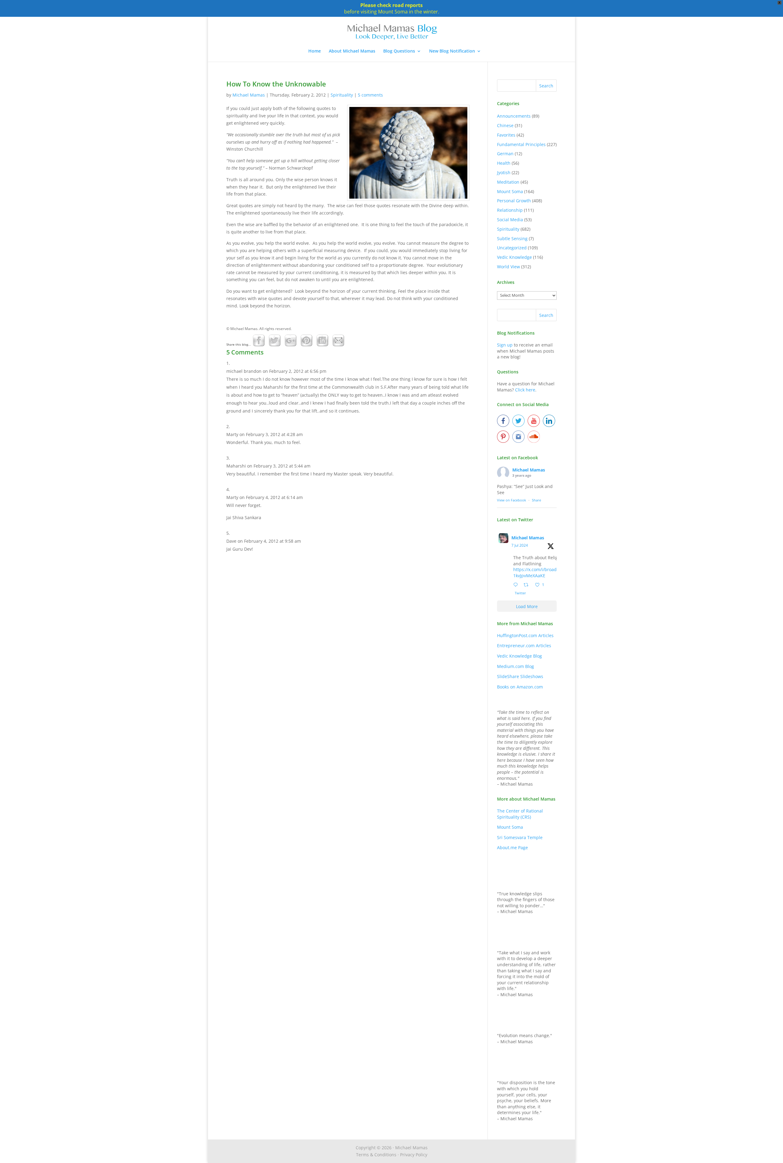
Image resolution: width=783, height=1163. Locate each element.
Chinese (505, 125)
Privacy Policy (413, 1154)
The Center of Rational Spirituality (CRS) (520, 814)
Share (536, 500)
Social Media (510, 219)
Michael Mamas (248, 95)
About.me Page (512, 847)
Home (314, 51)
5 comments (370, 95)
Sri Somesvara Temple (520, 837)
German (505, 153)
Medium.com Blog (515, 666)
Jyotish (503, 172)
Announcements (514, 116)
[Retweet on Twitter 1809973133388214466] (527, 585)
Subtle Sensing (512, 238)
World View (508, 267)
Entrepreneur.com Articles (524, 645)
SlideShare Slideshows (520, 676)
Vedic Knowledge (514, 257)
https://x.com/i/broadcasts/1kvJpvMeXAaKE (541, 572)
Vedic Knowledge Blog (519, 656)
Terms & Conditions (376, 1154)
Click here (525, 390)
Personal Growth (514, 201)
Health (503, 163)
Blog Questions (399, 51)
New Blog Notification (452, 51)
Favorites (506, 135)
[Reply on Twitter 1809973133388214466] (517, 585)
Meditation (508, 182)
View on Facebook (511, 500)
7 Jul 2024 (519, 545)
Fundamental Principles (521, 144)
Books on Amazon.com (520, 687)
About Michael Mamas (352, 51)
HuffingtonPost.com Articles (525, 635)
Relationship (510, 210)
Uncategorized (512, 248)
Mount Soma (510, 191)
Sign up (505, 345)
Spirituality (342, 95)
